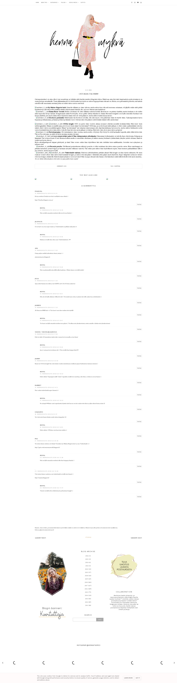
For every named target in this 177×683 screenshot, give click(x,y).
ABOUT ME (44, 2)
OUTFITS (83, 2)
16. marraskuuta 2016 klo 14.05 (51, 427)
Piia (36, 439)
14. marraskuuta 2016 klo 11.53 (46, 307)
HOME (37, 2)
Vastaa (139, 204)
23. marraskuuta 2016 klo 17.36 (51, 457)
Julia (37, 279)
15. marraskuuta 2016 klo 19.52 (51, 374)
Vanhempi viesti (136, 538)
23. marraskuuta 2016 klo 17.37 (51, 488)
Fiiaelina (38, 191)
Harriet (38, 385)
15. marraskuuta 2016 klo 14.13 (46, 387)
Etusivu (88, 537)
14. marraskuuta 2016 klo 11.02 (46, 250)
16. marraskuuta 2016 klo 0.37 (46, 414)
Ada (36, 248)
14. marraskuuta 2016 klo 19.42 (51, 347)
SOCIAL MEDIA (73, 2)
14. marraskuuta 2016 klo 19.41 (51, 293)
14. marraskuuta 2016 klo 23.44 (46, 360)
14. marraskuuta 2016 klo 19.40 (51, 236)
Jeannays (38, 222)
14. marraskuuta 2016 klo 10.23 (46, 223)
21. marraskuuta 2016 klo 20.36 (46, 441)
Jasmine (38, 305)
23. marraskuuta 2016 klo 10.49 (46, 471)
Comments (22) (61, 166)
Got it (138, 678)
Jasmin (37, 359)
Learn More (128, 678)
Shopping (117, 166)
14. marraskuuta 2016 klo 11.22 (46, 280)
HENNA (42, 208)
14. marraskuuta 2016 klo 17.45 (46, 334)
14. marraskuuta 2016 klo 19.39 (51, 210)
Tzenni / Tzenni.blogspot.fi (46, 332)
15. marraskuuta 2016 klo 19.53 (51, 400)
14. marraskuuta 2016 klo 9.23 (46, 193)
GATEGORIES (54, 2)
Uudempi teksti (40, 538)
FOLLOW (63, 2)
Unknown (39, 412)
